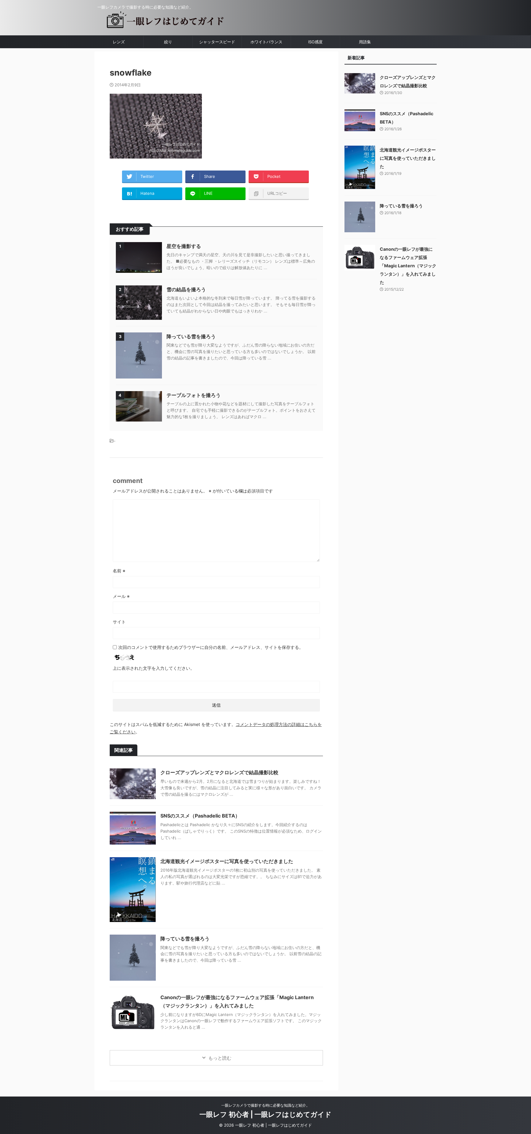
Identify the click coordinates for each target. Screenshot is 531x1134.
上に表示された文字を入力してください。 (154, 668)
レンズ (119, 41)
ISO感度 (315, 41)
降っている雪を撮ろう (191, 336)
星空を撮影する (184, 246)
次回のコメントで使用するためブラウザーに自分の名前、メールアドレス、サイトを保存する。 (210, 647)
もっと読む (219, 1058)
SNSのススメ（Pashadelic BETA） (200, 816)
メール (121, 596)
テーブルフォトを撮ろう (194, 395)
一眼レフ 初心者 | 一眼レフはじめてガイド (265, 1114)
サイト (119, 621)
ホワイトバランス (266, 41)
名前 (119, 570)
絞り (168, 41)
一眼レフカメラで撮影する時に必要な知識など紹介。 (265, 1105)
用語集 (365, 41)
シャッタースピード (217, 41)
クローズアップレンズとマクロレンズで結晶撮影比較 (219, 772)
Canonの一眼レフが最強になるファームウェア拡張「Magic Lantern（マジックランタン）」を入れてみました (408, 265)
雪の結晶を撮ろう (186, 289)
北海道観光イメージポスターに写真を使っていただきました (226, 861)
